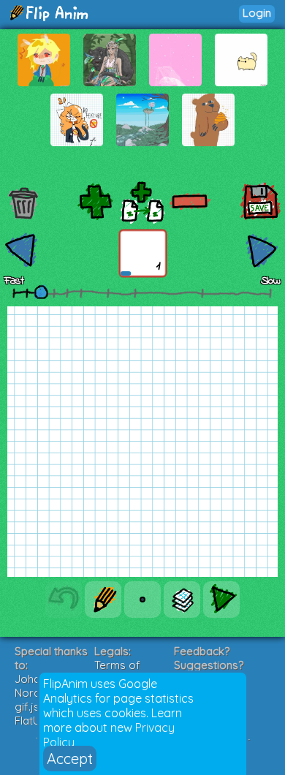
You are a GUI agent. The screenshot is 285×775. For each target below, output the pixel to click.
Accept (70, 758)
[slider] (41, 291)
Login (257, 13)
